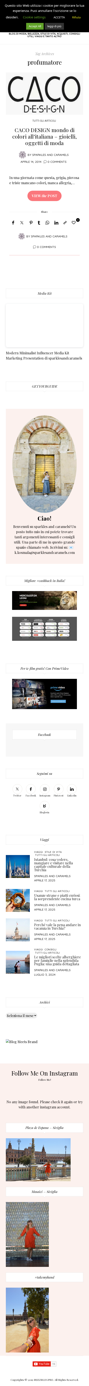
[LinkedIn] (56, 222)
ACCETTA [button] (59, 17)
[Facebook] (13, 222)
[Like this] (74, 222)
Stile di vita (53, 852)
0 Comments (57, 161)
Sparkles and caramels (50, 155)
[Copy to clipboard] (65, 222)
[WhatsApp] (47, 222)
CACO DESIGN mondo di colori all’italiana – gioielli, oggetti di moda (44, 136)
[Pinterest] (31, 222)
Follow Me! (44, 1079)
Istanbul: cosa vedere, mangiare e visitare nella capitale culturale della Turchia (53, 864)
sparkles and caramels (52, 876)
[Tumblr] (39, 222)
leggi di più (54, 26)
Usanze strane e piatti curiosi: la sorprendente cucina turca (57, 897)
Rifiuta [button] (76, 17)
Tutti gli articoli (44, 120)
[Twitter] (22, 223)
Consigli (51, 949)
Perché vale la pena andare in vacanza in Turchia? (57, 926)
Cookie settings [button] (34, 17)
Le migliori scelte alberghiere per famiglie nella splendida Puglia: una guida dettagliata (57, 960)
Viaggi (38, 852)
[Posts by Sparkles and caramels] (22, 154)
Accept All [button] (35, 26)
